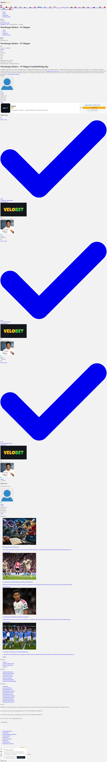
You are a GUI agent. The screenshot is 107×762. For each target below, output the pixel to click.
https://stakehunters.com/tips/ (13, 74)
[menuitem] (3, 7)
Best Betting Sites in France (8, 702)
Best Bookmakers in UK (8, 689)
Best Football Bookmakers (8, 698)
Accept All (21, 757)
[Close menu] (4, 21)
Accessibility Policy (7, 735)
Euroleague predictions (7, 678)
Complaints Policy (6, 742)
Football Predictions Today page (52, 71)
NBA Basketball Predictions (8, 679)
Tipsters (4, 13)
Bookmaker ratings (6, 16)
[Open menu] (1, 21)
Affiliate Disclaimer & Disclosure (9, 734)
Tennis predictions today (8, 675)
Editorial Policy (6, 737)
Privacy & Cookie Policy (8, 665)
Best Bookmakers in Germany (9, 691)
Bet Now (2, 49)
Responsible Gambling (7, 731)
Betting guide (5, 15)
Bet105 (13, 106)
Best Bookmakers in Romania (9, 695)
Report (2, 760)
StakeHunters (3, 24)
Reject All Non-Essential (10, 757)
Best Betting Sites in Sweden (8, 700)
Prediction (8, 587)
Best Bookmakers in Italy (8, 694)
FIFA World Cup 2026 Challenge (9, 681)
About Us (5, 662)
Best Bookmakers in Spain (8, 692)
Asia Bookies (5, 686)
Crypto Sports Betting (7, 687)
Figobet (2, 236)
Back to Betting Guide (5, 22)
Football (4, 587)
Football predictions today (8, 671)
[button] (53, 6)
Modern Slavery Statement (8, 743)
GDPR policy (5, 740)
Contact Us (5, 666)
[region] (14, 754)
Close (5, 760)
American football (6, 552)
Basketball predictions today (8, 673)
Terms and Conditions (7, 738)
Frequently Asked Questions (8, 663)
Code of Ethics (6, 732)
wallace (2, 92)
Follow (1, 102)
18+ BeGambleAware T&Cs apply (92, 111)
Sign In (1, 19)
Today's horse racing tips (8, 676)
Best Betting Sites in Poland (8, 697)
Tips (4, 12)
